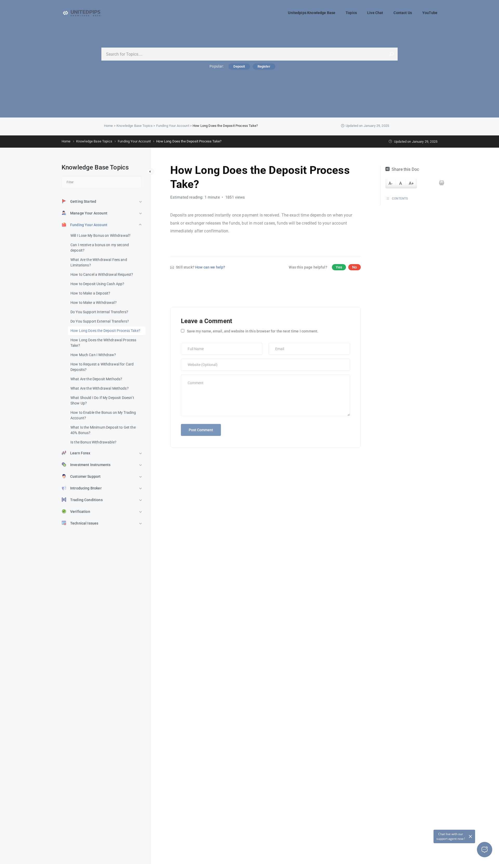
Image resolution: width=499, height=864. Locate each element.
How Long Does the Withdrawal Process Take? (103, 343)
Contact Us (402, 13)
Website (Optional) (196, 361)
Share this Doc (405, 169)
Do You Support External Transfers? (99, 321)
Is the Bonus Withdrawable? (93, 442)
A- (390, 183)
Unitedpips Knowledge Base (311, 13)
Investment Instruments (90, 465)
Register (264, 66)
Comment (190, 377)
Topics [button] (351, 13)
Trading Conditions (86, 500)
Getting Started (83, 201)
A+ (411, 183)
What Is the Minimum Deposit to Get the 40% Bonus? (103, 430)
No (354, 267)
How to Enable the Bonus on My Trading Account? (103, 415)
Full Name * (191, 345)
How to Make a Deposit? (90, 293)
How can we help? (210, 267)
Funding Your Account (172, 126)
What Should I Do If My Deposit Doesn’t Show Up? (102, 400)
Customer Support (85, 476)
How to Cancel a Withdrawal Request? (101, 274)
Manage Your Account (88, 213)
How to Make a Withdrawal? (93, 302)
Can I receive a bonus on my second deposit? (99, 247)
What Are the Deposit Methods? (96, 379)
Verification (80, 511)
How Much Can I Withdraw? (93, 355)
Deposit (239, 66)
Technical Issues (84, 523)
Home (108, 126)
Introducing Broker (86, 488)
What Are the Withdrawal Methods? (99, 388)
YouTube (429, 13)
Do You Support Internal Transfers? (99, 312)
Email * (275, 345)
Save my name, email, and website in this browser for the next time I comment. (253, 331)
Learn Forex (80, 453)
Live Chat (375, 13)
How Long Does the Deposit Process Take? (105, 331)
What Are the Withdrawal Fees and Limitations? (98, 262)
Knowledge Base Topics (134, 126)
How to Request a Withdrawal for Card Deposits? (102, 367)
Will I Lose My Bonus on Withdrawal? (100, 235)
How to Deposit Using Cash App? (97, 284)
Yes (339, 267)
